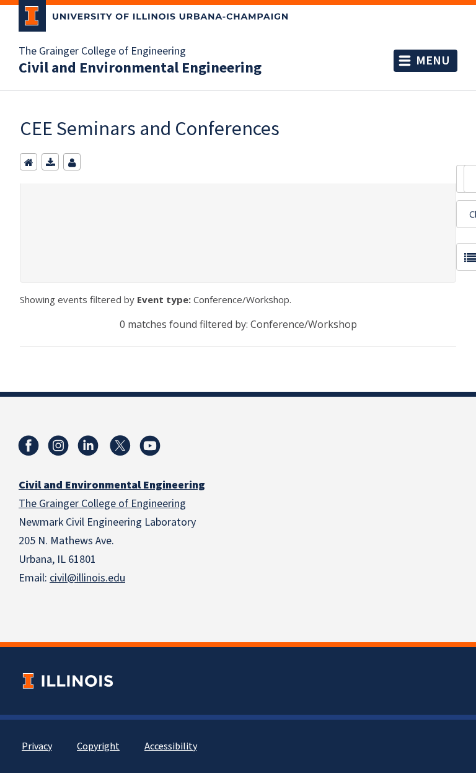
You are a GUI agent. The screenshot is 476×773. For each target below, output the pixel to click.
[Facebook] (28, 445)
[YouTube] (150, 445)
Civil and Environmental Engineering (140, 68)
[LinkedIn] (88, 445)
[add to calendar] (50, 161)
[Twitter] (120, 445)
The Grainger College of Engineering (102, 51)
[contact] (72, 161)
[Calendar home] (28, 161)
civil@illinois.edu (87, 578)
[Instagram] (58, 445)
